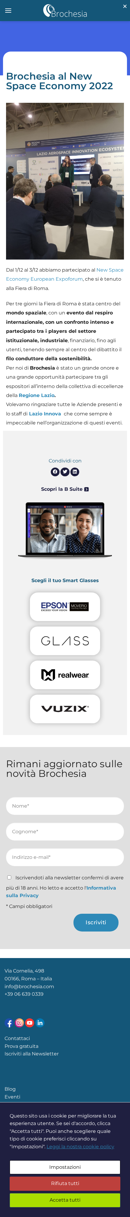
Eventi (12, 1097)
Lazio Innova (45, 414)
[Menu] (8, 10)
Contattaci (17, 1038)
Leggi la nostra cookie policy (80, 1146)
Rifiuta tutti (65, 1183)
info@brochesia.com (29, 986)
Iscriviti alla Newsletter (32, 1054)
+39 (9, 994)
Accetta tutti (65, 1200)
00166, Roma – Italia (28, 979)
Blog (10, 1089)
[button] (55, 472)
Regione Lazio (36, 395)
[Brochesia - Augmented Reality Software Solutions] (65, 10)
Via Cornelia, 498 (24, 971)
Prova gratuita (21, 1046)
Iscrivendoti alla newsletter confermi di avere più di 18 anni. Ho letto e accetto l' (65, 887)
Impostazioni (65, 1167)
